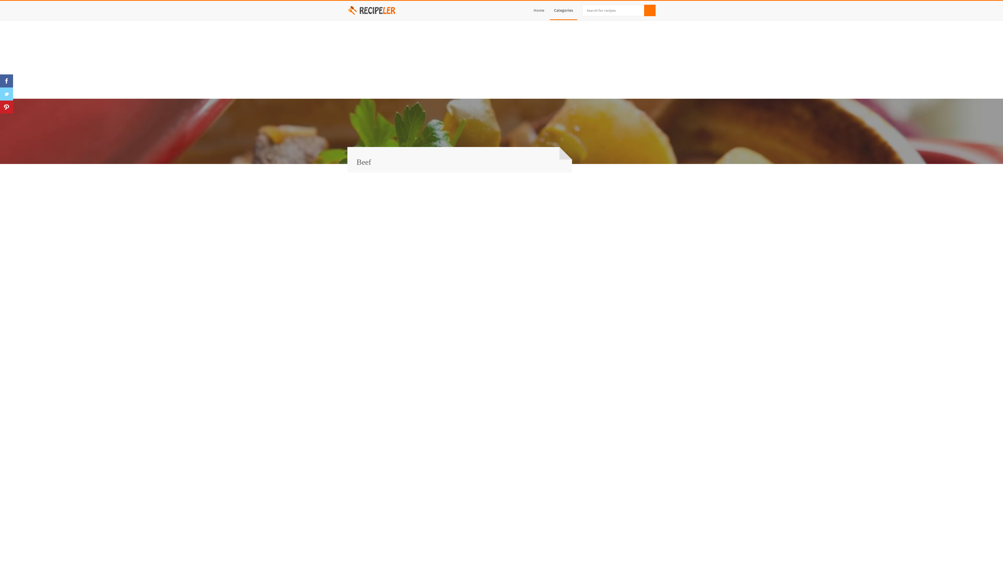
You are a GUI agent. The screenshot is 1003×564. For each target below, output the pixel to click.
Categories (563, 10)
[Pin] (6, 107)
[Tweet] (6, 94)
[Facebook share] (6, 80)
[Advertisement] (501, 59)
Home (539, 10)
